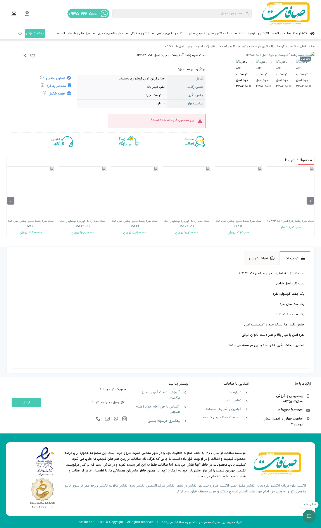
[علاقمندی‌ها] (20, 33)
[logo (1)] (42, 478)
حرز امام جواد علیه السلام (257, 491)
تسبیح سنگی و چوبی (223, 491)
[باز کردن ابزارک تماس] (309, 516)
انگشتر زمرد (137, 485)
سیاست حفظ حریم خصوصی (220, 417)
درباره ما (235, 392)
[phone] (98, 419)
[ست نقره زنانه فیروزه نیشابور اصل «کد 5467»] (186, 190)
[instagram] (124, 419)
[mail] (107, 419)
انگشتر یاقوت (118, 485)
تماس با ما (233, 400)
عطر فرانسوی (80, 485)
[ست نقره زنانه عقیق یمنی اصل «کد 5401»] (30, 190)
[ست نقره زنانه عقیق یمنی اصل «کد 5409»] (134, 190)
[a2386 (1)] (265, 55)
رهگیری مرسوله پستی (164, 420)
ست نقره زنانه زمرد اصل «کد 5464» (290, 221)
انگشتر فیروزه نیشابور (213, 485)
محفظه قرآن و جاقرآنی (192, 491)
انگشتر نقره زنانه (268, 485)
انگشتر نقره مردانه (293, 485)
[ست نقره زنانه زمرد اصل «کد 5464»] (290, 190)
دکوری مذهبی (285, 491)
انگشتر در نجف (186, 485)
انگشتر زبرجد (99, 485)
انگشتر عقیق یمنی (242, 485)
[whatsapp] (116, 419)
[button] (310, 201)
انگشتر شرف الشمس (160, 485)
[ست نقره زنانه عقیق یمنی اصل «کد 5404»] (238, 190)
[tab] (295, 258)
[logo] (45, 448)
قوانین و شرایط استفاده (223, 409)
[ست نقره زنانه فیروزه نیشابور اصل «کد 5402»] (82, 190)
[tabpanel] (160, 316)
